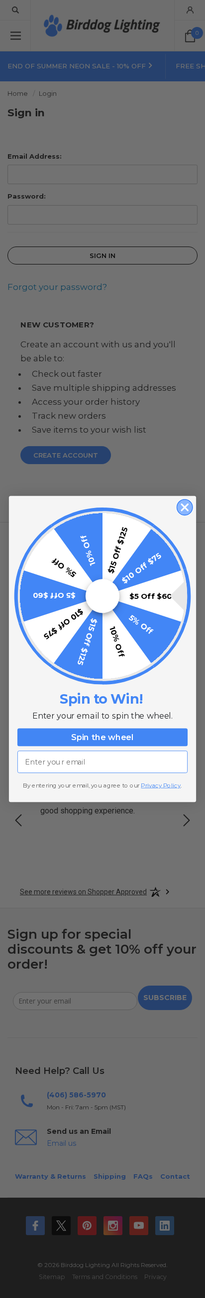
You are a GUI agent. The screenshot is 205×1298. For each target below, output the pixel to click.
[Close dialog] (185, 507)
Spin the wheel (102, 738)
